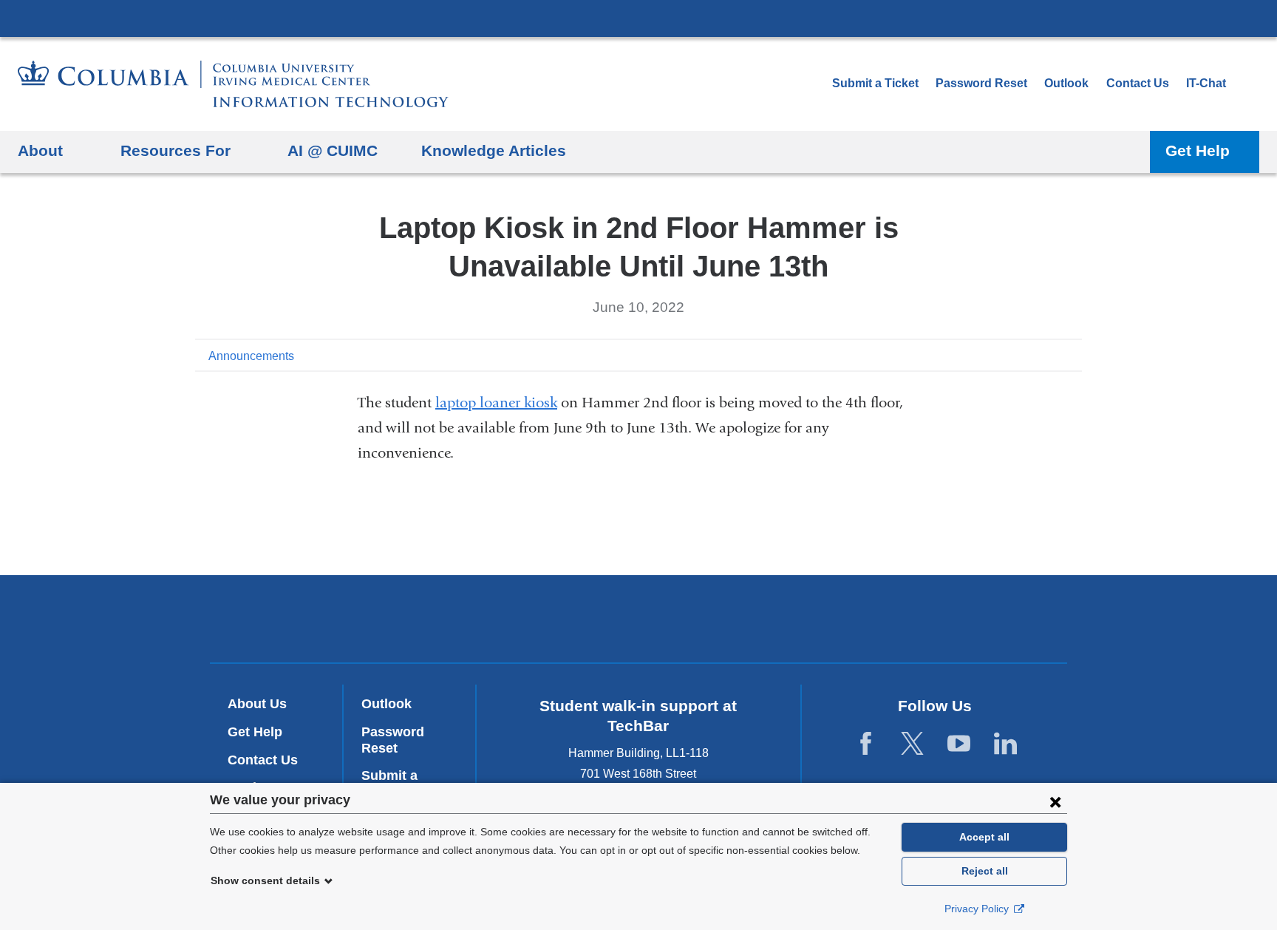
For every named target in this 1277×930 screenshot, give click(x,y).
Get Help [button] (1197, 150)
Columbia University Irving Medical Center (638, 17)
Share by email (1071, 354)
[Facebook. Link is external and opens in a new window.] (866, 744)
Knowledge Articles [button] (493, 150)
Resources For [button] (175, 150)
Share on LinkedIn (1048, 354)
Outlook (1066, 83)
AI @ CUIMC (332, 150)
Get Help (255, 731)
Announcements (251, 356)
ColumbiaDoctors (745, 618)
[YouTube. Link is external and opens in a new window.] (959, 744)
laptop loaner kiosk (496, 402)
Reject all (984, 871)
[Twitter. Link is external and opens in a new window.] (912, 744)
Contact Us (1137, 83)
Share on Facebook (1000, 354)
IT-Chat (1206, 83)
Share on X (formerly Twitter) (1024, 354)
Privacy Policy (978, 908)
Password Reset (981, 83)
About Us (257, 703)
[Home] (233, 84)
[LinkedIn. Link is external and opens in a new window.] (1005, 744)
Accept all (984, 837)
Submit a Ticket (875, 83)
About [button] (40, 150)
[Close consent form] (1055, 801)
